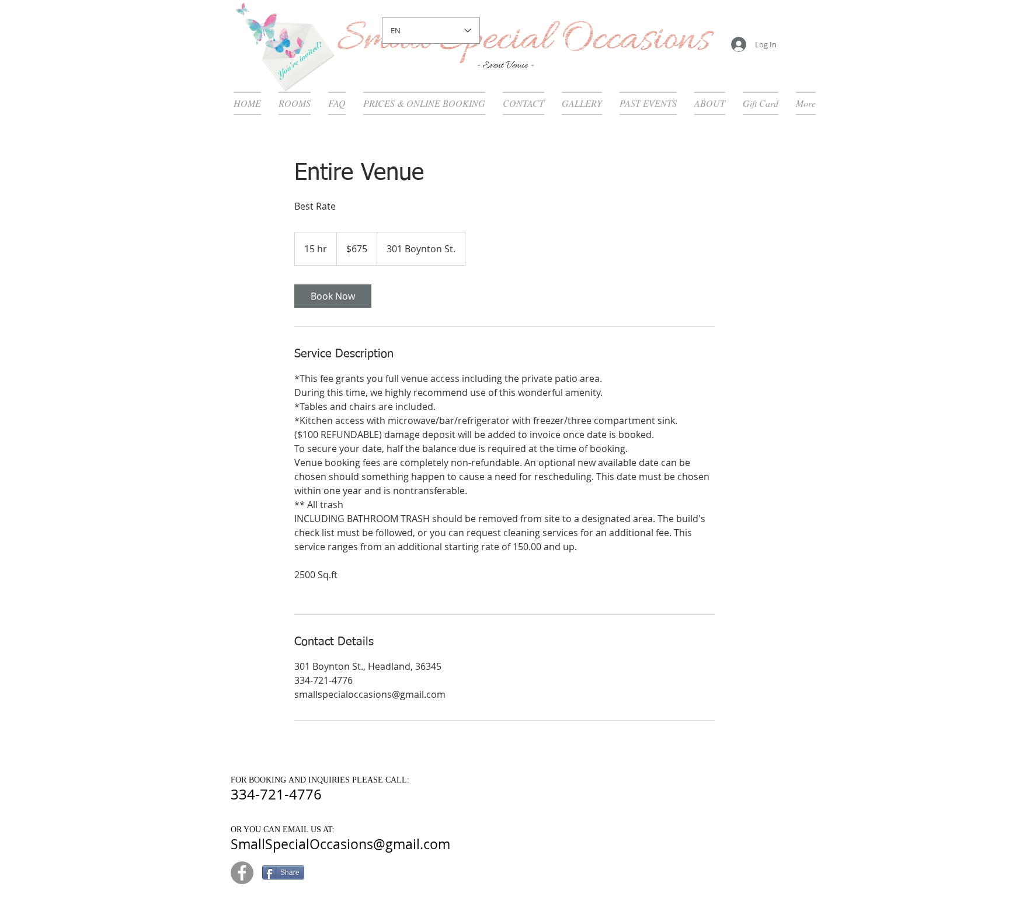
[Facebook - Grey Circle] (242, 872)
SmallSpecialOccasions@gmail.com (340, 844)
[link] (332, 296)
